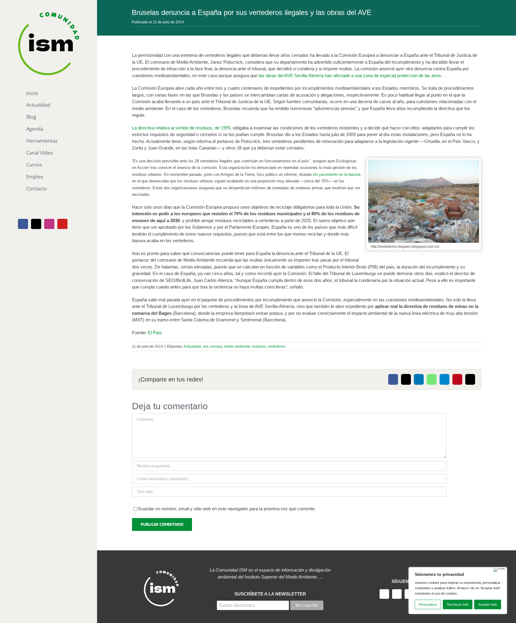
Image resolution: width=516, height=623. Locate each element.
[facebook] (384, 594)
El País (155, 332)
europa (216, 346)
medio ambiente (237, 346)
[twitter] (397, 594)
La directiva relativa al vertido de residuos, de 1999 (181, 127)
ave (206, 346)
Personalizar (428, 604)
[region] (457, 590)
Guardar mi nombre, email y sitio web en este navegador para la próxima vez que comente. (227, 508)
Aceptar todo (487, 604)
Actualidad (192, 346)
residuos (259, 346)
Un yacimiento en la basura (336, 174)
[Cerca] (499, 570)
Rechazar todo (458, 604)
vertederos (276, 346)
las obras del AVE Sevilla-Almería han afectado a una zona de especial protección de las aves (350, 75)
